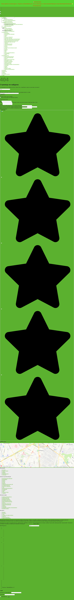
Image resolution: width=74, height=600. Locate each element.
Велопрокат (4, 71)
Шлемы (5, 66)
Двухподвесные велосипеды (10, 23)
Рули (5, 51)
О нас (3, 75)
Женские (4, 472)
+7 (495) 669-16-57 (6, 8)
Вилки (5, 50)
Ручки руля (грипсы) (8, 44)
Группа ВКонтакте (5, 517)
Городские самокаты (8, 29)
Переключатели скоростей (7, 484)
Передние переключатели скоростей (11, 550)
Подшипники (6, 53)
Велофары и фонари (8, 61)
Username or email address (5, 592)
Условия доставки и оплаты (7, 515)
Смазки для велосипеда (9, 56)
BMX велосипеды (7, 26)
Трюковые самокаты (8, 30)
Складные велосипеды (8, 25)
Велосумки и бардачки (8, 57)
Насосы (5, 58)
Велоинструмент (7, 68)
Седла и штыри (5, 492)
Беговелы (4, 70)
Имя (1, 101)
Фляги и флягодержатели (9, 59)
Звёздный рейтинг (3, 109)
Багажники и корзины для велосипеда (11, 64)
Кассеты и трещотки (8, 37)
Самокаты (4, 27)
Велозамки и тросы (8, 60)
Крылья (5, 35)
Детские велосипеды (8, 19)
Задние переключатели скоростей (11, 551)
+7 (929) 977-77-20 (21, 8)
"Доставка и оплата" (29, 523)
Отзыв (1, 104)
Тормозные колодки (8, 43)
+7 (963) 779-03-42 (13, 8)
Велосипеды (4, 18)
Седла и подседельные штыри (10, 47)
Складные (4, 474)
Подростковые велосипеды (9, 20)
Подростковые (5, 470)
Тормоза (6, 42)
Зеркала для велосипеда (9, 69)
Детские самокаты (8, 28)
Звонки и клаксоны (8, 62)
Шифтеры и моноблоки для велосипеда (12, 549)
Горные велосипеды (8, 21)
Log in (9, 596)
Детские (3, 469)
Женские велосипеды (8, 22)
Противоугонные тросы (6, 500)
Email (1, 102)
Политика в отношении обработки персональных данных (18, 525)
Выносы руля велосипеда (9, 52)
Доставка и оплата (6, 74)
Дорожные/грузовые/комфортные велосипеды (13, 24)
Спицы (5, 54)
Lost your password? (4, 598)
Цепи (5, 36)
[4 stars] (37, 373)
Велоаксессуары (5, 55)
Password (2, 594)
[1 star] (37, 176)
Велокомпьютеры (7, 63)
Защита (5, 67)
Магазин (3, 512)
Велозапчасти (5, 32)
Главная (3, 17)
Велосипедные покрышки (9, 34)
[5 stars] (37, 439)
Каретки (6, 49)
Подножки (6, 65)
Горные (3, 471)
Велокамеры (6, 33)
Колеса (5, 45)
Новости (4, 516)
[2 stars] (37, 242)
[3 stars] (37, 307)
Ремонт (3, 72)
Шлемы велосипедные (6, 504)
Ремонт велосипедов (6, 518)
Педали (5, 46)
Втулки (5, 48)
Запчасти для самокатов (9, 31)
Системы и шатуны (6, 485)
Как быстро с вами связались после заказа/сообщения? (11, 105)
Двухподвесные (5, 473)
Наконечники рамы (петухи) (9, 41)
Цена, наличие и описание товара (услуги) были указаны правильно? (13, 106)
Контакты (4, 73)
